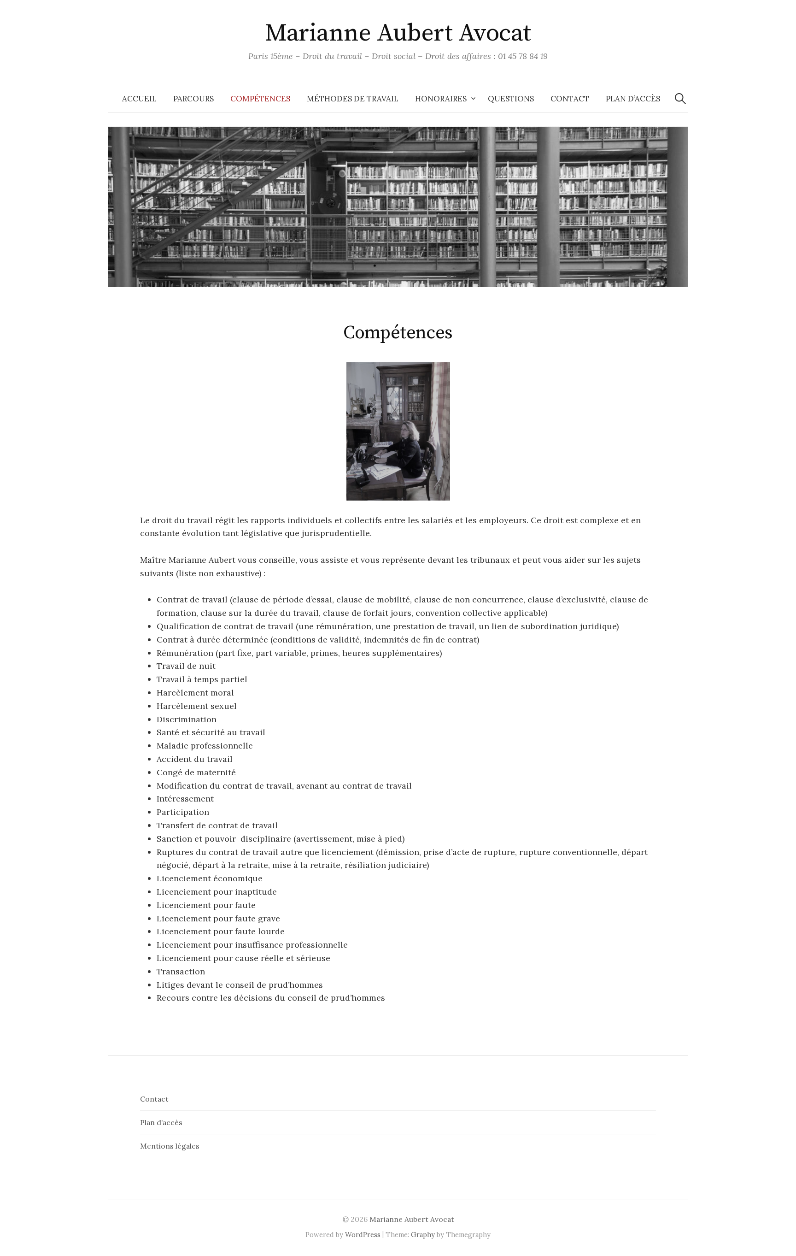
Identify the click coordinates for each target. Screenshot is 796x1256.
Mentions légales (169, 1145)
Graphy (423, 1234)
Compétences (260, 99)
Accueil (139, 99)
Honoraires (441, 99)
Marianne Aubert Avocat (398, 33)
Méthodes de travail (352, 99)
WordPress (362, 1234)
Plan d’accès (633, 99)
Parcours (193, 99)
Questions (511, 99)
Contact (569, 99)
